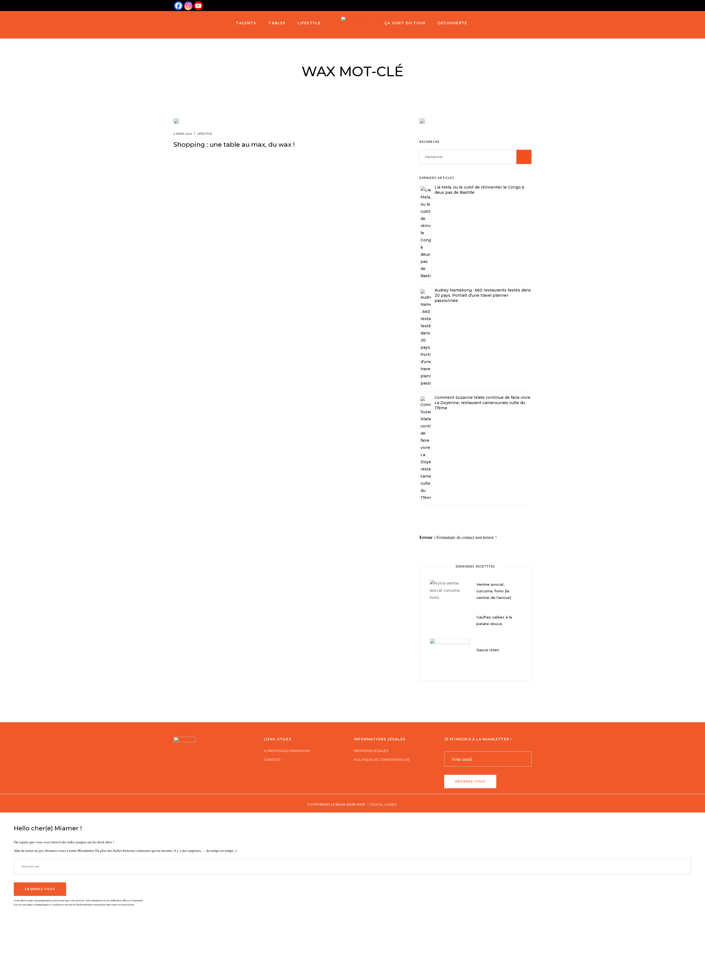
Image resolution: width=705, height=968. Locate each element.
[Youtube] (198, 5)
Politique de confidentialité (382, 759)
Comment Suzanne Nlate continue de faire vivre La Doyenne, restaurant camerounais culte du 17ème (482, 402)
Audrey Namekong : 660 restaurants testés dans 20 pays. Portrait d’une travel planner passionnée (483, 295)
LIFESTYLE (204, 134)
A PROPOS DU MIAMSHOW (287, 751)
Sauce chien (487, 650)
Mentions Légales (371, 751)
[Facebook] (178, 5)
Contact (272, 759)
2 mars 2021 (182, 134)
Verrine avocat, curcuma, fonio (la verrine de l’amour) (493, 591)
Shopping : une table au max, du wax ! (234, 144)
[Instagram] (188, 5)
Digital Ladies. (383, 804)
